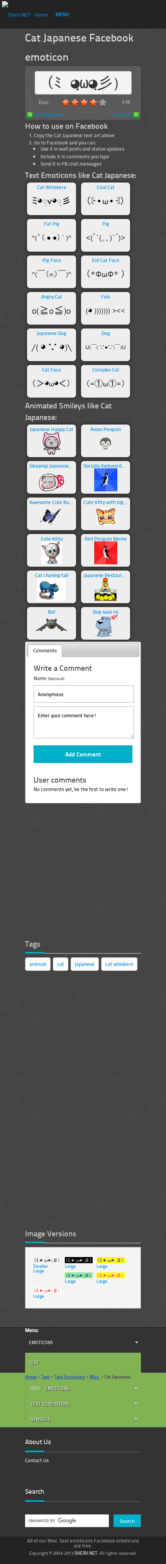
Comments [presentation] (45, 650)
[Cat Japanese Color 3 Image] (110, 1276)
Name (49, 678)
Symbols (40, 1419)
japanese (85, 963)
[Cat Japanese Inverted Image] (79, 1261)
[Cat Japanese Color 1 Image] (110, 1261)
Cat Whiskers (48, 115)
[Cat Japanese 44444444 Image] (47, 1292)
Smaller (40, 1266)
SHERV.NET (86, 1553)
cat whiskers (119, 963)
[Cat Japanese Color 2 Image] (79, 1276)
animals (37, 963)
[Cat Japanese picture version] (47, 1261)
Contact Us (37, 1460)
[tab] (45, 651)
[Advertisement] (83, 876)
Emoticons (41, 1342)
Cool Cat (123, 115)
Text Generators (50, 1404)
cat (60, 963)
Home (31, 1376)
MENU (62, 14)
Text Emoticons (69, 1376)
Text (34, 1362)
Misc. (95, 1376)
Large (38, 1270)
